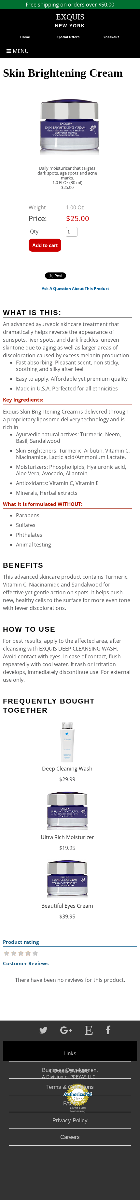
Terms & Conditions (70, 1087)
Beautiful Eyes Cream (67, 905)
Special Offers (68, 36)
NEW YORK (70, 25)
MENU (20, 51)
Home (25, 36)
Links (70, 1053)
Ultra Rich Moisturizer (67, 837)
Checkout (111, 36)
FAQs (70, 1103)
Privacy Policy (70, 1120)
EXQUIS (70, 17)
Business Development (70, 1070)
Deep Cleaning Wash (67, 768)
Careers (70, 1137)
